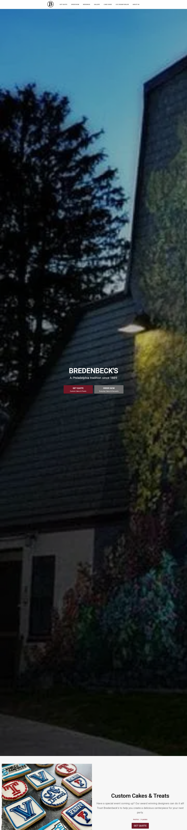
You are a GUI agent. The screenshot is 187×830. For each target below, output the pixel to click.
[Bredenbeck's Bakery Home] (50, 7)
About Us (136, 4)
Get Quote (63, 4)
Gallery (97, 4)
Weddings (86, 4)
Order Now (75, 4)
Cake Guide (108, 4)
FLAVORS (144, 819)
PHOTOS (136, 819)
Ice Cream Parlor (122, 4)
